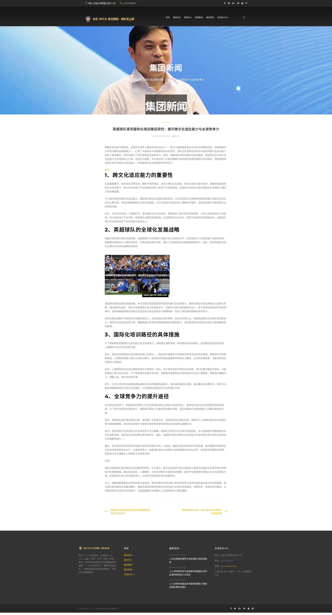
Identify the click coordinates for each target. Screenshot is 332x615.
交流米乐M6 (222, 17)
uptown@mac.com (228, 566)
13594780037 (129, 3)
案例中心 (188, 17)
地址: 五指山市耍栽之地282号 (101, 3)
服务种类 (210, 17)
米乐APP (114, 608)
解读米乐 (177, 17)
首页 (168, 17)
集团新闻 (199, 17)
